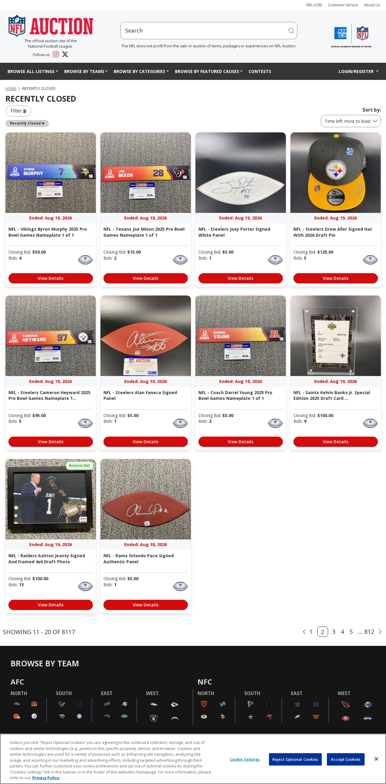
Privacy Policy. (46, 777)
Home (11, 88)
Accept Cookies (345, 759)
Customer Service (343, 5)
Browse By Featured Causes (207, 71)
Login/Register (357, 71)
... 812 (366, 632)
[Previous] (304, 632)
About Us (372, 5)
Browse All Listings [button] (31, 71)
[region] (193, 759)
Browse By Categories (139, 71)
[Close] (376, 759)
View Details (50, 278)
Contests (259, 71)
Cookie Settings (245, 759)
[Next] (380, 632)
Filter (17, 110)
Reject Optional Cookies (295, 759)
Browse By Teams (84, 71)
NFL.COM (314, 5)
